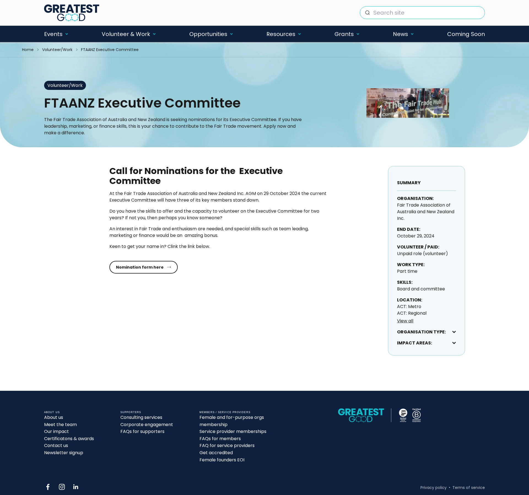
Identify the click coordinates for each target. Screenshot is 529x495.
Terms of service (468, 487)
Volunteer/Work (57, 49)
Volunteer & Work (126, 34)
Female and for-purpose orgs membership (231, 421)
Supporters (130, 412)
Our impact (56, 431)
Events (53, 34)
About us (53, 417)
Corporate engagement (146, 424)
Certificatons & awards (69, 438)
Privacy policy (433, 487)
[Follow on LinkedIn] (76, 487)
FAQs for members (220, 438)
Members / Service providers (224, 412)
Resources (280, 34)
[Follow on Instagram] (62, 487)
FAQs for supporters (142, 431)
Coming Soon (466, 34)
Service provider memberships (232, 431)
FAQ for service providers (227, 445)
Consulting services (141, 417)
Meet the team (60, 424)
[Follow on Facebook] (48, 487)
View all (405, 321)
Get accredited (216, 452)
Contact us (56, 445)
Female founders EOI (221, 460)
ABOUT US (52, 412)
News (400, 34)
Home (28, 49)
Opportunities (208, 34)
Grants (344, 34)
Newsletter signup (63, 452)
